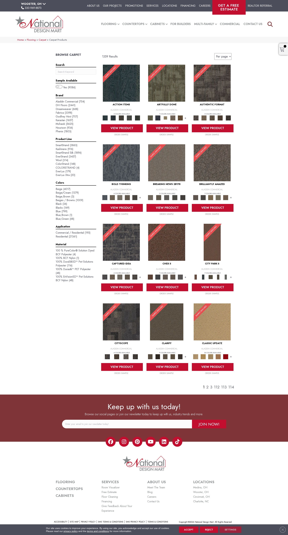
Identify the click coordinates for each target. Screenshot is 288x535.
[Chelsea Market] (166, 242)
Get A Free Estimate (229, 7)
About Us (93, 6)
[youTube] (151, 442)
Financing (188, 6)
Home (20, 40)
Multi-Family (204, 24)
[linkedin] (164, 442)
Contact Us (253, 24)
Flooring (108, 24)
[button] (118, 24)
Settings (230, 529)
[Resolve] (166, 321)
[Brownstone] (121, 117)
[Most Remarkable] (157, 117)
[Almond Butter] (211, 356)
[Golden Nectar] (203, 356)
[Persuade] (173, 356)
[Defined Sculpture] (204, 117)
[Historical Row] (135, 356)
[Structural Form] (228, 117)
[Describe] (165, 356)
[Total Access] (182, 197)
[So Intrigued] (212, 162)
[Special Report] (158, 197)
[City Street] (137, 117)
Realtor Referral (260, 6)
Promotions (134, 6)
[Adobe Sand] (212, 321)
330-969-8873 (33, 8)
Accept (188, 529)
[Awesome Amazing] (173, 117)
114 (231, 387)
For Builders (180, 24)
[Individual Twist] (212, 117)
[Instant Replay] (166, 197)
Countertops (133, 24)
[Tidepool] (121, 82)
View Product (121, 128)
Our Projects (112, 6)
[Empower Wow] (218, 197)
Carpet (42, 40)
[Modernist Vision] (165, 117)
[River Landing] (157, 276)
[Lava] (120, 197)
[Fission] (127, 197)
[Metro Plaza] (173, 276)
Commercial (230, 24)
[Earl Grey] (129, 117)
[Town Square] (180, 276)
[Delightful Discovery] (166, 82)
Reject (209, 529)
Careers (204, 6)
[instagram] (124, 442)
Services (152, 6)
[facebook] (111, 442)
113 (224, 387)
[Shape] (121, 162)
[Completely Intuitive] (211, 197)
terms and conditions (98, 531)
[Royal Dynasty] (225, 356)
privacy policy (71, 531)
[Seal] (135, 197)
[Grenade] (112, 197)
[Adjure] (180, 356)
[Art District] (165, 276)
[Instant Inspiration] (225, 197)
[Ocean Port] (113, 117)
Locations (169, 6)
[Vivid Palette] (180, 117)
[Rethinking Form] (220, 117)
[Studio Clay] (218, 356)
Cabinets (157, 24)
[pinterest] (137, 442)
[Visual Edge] (212, 82)
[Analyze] (157, 356)
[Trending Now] (166, 162)
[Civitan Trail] (116, 356)
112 (217, 387)
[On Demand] (174, 197)
